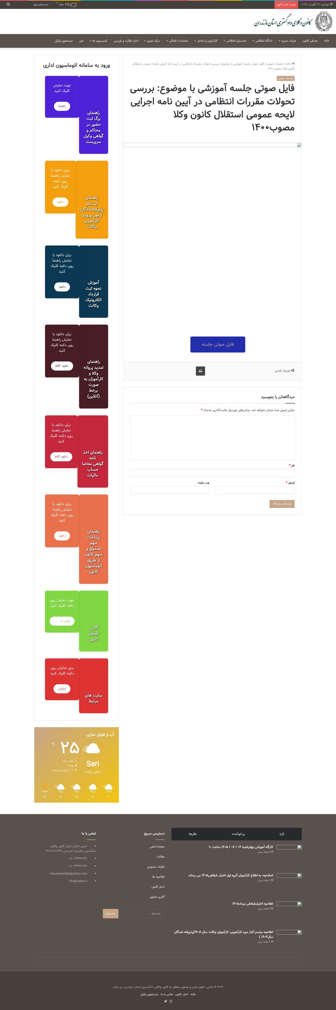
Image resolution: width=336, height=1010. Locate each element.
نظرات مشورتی (156, 866)
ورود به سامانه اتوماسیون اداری (76, 65)
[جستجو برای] (8, 5)
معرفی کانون (310, 40)
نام (292, 465)
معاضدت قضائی (178, 40)
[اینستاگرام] (170, 1001)
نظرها (193, 834)
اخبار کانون (158, 887)
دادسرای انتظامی (236, 40)
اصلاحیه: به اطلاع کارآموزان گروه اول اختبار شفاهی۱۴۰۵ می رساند (230, 875)
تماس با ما (167, 994)
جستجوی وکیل (64, 40)
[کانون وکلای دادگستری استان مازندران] (293, 21)
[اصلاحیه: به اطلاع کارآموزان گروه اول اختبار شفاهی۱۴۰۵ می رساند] (289, 885)
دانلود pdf (62, 366)
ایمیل (290, 482)
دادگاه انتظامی (263, 40)
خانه (326, 40)
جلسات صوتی (275, 64)
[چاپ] (200, 371)
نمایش (62, 688)
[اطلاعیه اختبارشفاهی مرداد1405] (289, 914)
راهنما (62, 106)
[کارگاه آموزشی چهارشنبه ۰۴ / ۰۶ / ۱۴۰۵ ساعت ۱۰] (289, 857)
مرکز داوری (153, 40)
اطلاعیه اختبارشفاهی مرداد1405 (252, 903)
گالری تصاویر (157, 897)
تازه (282, 834)
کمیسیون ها (99, 40)
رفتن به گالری (65, 622)
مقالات (161, 856)
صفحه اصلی (157, 846)
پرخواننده (238, 834)
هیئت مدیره (288, 40)
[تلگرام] (165, 1001)
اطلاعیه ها (158, 876)
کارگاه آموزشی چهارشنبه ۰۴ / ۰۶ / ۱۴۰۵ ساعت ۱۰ (241, 847)
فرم (81, 40)
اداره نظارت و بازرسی (126, 40)
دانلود (60, 202)
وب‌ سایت (203, 482)
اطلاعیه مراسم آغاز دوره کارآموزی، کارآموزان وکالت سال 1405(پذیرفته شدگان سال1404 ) (223, 935)
